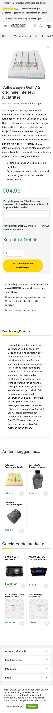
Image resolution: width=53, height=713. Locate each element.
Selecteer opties (19, 493)
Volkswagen (20, 36)
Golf (37, 36)
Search (34, 25)
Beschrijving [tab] (10, 331)
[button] (48, 47)
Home (5, 36)
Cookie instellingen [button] (13, 706)
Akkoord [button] (32, 706)
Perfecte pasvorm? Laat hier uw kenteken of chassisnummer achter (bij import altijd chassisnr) (25, 204)
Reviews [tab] (24, 331)
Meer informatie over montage (22, 310)
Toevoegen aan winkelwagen (24, 265)
